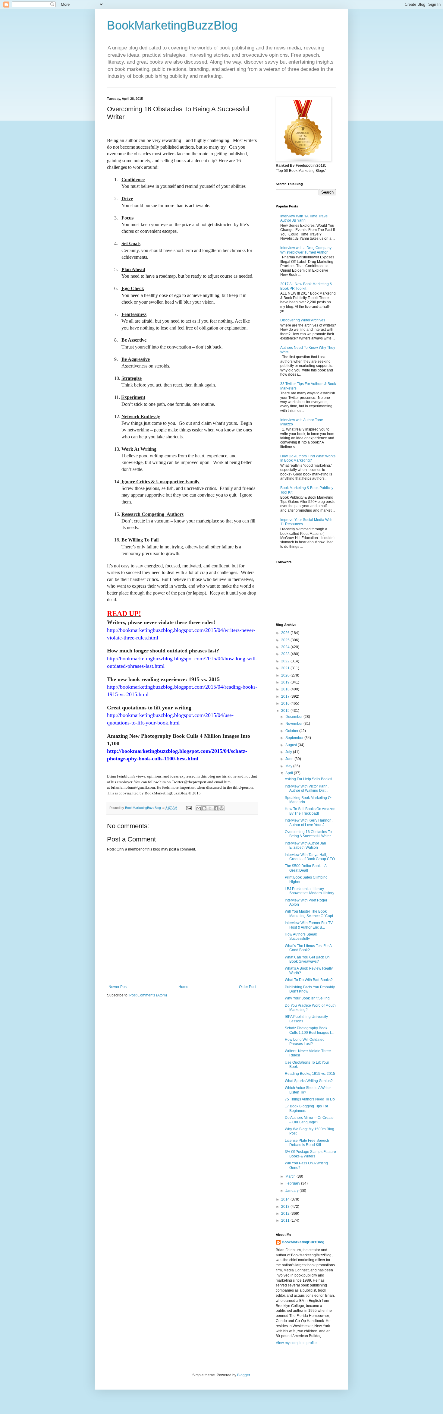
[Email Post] (189, 808)
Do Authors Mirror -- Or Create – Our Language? (309, 1120)
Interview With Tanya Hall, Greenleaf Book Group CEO (310, 857)
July (289, 752)
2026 (286, 633)
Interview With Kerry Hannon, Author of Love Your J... (308, 822)
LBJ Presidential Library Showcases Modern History (309, 891)
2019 (286, 682)
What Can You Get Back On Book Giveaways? (307, 959)
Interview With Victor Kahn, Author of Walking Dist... (306, 788)
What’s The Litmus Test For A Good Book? (308, 948)
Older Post (247, 987)
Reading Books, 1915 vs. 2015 (310, 1074)
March (291, 1176)
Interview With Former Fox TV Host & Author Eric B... (309, 925)
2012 (286, 1213)
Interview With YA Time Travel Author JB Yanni (304, 218)
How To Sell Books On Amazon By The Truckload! (310, 811)
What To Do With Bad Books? (309, 980)
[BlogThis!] (204, 808)
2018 (286, 689)
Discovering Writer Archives (302, 320)
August (291, 745)
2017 (286, 696)
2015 (286, 711)
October (292, 731)
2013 (286, 1206)
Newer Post (117, 987)
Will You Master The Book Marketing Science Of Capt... (310, 913)
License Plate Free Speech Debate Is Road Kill (307, 1142)
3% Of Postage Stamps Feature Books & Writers (310, 1154)
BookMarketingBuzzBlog (172, 25)
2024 (286, 647)
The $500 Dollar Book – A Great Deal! (305, 868)
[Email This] (199, 808)
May (289, 766)
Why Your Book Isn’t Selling (307, 998)
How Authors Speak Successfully (301, 936)
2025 (286, 640)
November (294, 723)
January (292, 1190)
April (289, 773)
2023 (286, 654)
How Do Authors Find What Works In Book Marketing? (307, 458)
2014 (286, 1199)
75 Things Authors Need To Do (310, 1099)
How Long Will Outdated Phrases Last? (305, 1041)
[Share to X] (210, 808)
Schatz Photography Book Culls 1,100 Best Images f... (309, 1030)
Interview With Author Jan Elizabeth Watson (305, 845)
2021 (286, 668)
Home (183, 987)
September (294, 738)
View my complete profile (296, 1343)
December (294, 717)
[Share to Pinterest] (221, 808)
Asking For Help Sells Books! (308, 779)
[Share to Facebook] (216, 808)
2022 (286, 661)
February (293, 1183)
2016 (286, 703)
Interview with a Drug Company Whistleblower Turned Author (305, 250)
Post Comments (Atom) (148, 995)
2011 (286, 1220)
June (289, 759)
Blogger (243, 1375)
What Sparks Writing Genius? (309, 1081)
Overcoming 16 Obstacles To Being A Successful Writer (308, 834)
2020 (286, 675)
